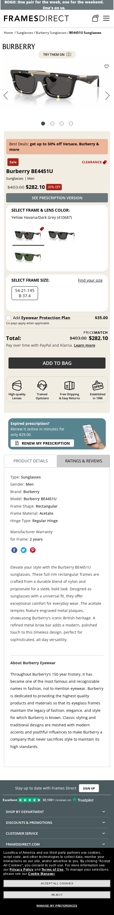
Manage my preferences (57, 905)
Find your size (90, 280)
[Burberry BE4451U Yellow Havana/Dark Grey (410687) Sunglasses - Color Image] (28, 236)
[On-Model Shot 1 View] (71, 124)
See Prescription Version (57, 197)
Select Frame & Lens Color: (40, 210)
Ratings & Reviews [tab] (83, 460)
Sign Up (89, 788)
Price (96, 332)
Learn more (84, 345)
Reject (57, 894)
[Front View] (52, 124)
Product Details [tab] (31, 460)
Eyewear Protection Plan (45, 317)
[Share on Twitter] (24, 550)
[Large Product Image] (57, 84)
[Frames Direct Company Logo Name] (36, 17)
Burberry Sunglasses (51, 32)
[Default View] (43, 124)
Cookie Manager (41, 874)
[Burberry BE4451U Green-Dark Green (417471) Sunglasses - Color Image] (28, 257)
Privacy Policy (21, 869)
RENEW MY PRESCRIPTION (46, 443)
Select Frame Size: (30, 280)
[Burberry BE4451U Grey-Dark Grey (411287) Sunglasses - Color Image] (62, 236)
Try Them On (54, 54)
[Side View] (61, 124)
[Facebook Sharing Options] (14, 550)
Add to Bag (57, 363)
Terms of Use (53, 869)
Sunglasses (24, 32)
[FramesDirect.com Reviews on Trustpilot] (57, 798)
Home (8, 32)
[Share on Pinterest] (33, 550)
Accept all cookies (57, 883)
